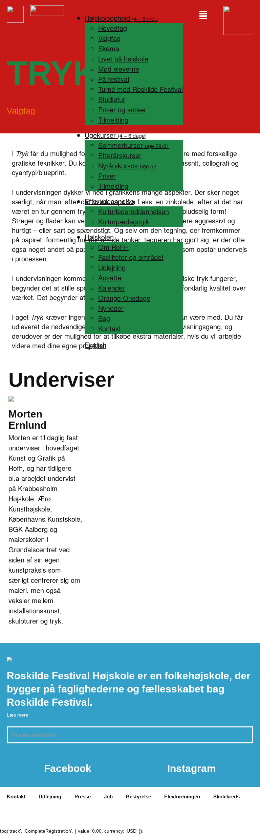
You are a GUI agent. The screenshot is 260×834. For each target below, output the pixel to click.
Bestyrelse (138, 796)
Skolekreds (226, 796)
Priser (107, 176)
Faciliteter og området (131, 257)
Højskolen (99, 237)
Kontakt (109, 328)
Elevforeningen (182, 796)
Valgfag (109, 38)
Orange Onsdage (124, 298)
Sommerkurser (133, 145)
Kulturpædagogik (123, 221)
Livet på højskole (123, 58)
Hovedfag (112, 28)
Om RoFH (113, 247)
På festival (113, 79)
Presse (82, 796)
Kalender (111, 288)
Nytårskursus (127, 165)
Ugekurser (116, 135)
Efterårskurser (120, 155)
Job (108, 796)
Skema (108, 48)
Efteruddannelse (109, 201)
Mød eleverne (118, 69)
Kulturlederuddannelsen (133, 211)
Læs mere (17, 715)
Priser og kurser (122, 109)
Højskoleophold (122, 18)
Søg (104, 318)
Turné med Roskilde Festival (140, 89)
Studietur (111, 99)
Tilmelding (113, 120)
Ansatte (109, 277)
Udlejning (112, 267)
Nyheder (111, 308)
